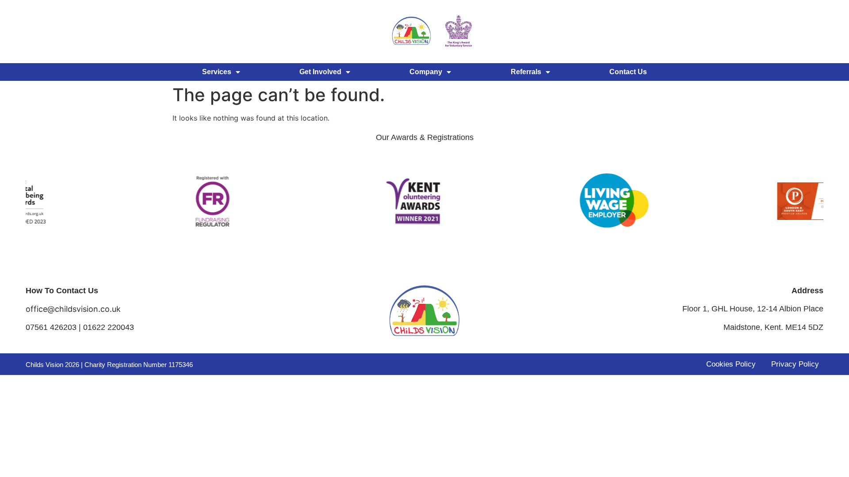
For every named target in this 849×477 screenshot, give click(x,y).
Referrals (526, 72)
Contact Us (628, 72)
